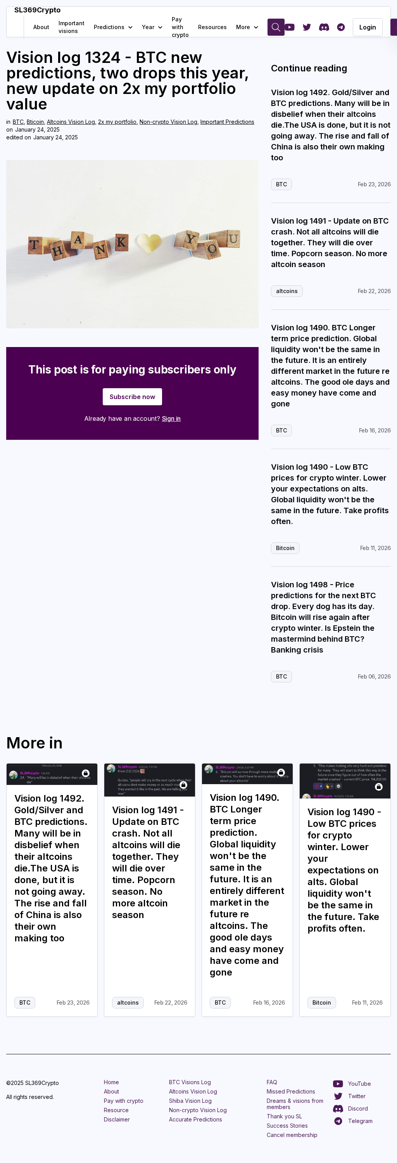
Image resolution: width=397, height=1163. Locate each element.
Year (148, 27)
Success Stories (287, 1125)
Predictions (109, 27)
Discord (358, 1108)
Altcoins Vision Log (71, 121)
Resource (116, 1110)
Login (367, 27)
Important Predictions (227, 121)
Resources (212, 27)
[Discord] (324, 27)
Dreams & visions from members (295, 1103)
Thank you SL (284, 1116)
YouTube (359, 1083)
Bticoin (35, 121)
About (41, 27)
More (243, 27)
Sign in (171, 418)
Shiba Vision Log (190, 1100)
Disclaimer (117, 1119)
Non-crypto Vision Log (168, 121)
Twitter (357, 1096)
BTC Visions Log (190, 1082)
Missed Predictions (291, 1091)
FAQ (272, 1082)
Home (111, 1082)
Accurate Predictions (195, 1119)
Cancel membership (292, 1135)
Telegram (360, 1121)
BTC (18, 121)
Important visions (72, 27)
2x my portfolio (117, 121)
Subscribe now (132, 397)
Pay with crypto (180, 27)
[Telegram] (341, 27)
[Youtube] (290, 27)
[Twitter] (306, 27)
